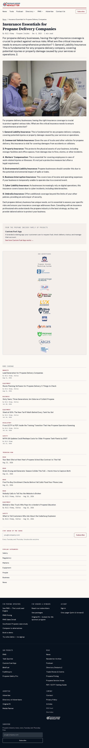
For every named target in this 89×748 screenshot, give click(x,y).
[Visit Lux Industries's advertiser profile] (44, 303)
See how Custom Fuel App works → (19, 240)
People (5, 572)
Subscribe (81, 11)
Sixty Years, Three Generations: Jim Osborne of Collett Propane (28, 399)
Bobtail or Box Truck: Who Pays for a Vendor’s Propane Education (29, 505)
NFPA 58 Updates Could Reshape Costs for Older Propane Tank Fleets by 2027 (35, 439)
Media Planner (8, 708)
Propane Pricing (52, 676)
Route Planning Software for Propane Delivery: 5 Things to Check (29, 386)
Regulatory (7, 558)
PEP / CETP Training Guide (56, 685)
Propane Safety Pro (10, 676)
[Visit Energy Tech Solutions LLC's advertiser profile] (44, 295)
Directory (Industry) (54, 667)
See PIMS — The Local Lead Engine (13, 609)
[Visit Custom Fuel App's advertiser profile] (44, 319)
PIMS (39, 11)
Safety (5, 553)
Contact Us (60, 11)
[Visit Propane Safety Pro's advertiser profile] (44, 334)
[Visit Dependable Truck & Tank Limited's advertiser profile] (44, 287)
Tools (11, 11)
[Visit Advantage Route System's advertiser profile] (44, 280)
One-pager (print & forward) (72, 612)
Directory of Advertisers (12, 700)
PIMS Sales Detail (9, 619)
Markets (6, 563)
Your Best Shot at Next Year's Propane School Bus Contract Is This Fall (32, 460)
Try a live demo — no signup (14, 637)
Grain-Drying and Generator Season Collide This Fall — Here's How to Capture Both (37, 471)
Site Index (49, 712)
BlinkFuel (6, 667)
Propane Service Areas (55, 680)
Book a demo (8, 632)
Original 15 (7, 704)
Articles (49, 704)
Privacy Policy (51, 700)
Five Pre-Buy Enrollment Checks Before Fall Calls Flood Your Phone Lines (33, 482)
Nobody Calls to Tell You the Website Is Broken (22, 494)
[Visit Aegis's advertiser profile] (44, 342)
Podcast (19, 11)
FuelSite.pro (7, 672)
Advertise (49, 11)
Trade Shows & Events (55, 672)
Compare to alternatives (12, 628)
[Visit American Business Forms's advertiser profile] (44, 350)
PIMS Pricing (7, 615)
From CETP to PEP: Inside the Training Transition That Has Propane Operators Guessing (39, 425)
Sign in (63, 608)
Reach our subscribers (40, 608)
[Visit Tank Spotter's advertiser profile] (44, 272)
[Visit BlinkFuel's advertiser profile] (44, 311)
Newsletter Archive (53, 659)
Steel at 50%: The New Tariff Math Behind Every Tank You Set (28, 412)
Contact (49, 695)
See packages (37, 612)
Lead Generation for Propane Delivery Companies (23, 373)
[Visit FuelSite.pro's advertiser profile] (44, 326)
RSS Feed (49, 708)
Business (6, 577)
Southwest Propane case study (15, 624)
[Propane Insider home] (12, 4)
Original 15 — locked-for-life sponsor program (42, 618)
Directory (29, 11)
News (5, 11)
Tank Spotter (8, 659)
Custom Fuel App (9, 663)
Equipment (7, 568)
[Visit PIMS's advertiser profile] (44, 259)
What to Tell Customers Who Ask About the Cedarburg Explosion (29, 516)
